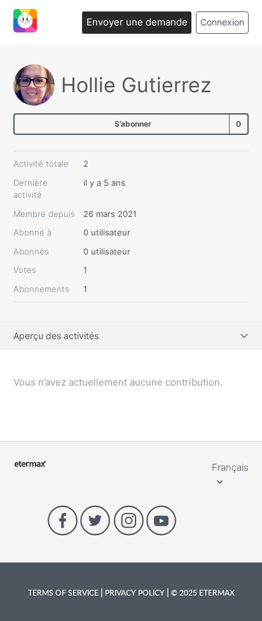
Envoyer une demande (137, 22)
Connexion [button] (222, 22)
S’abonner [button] (132, 124)
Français (230, 467)
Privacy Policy (135, 592)
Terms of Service (64, 592)
